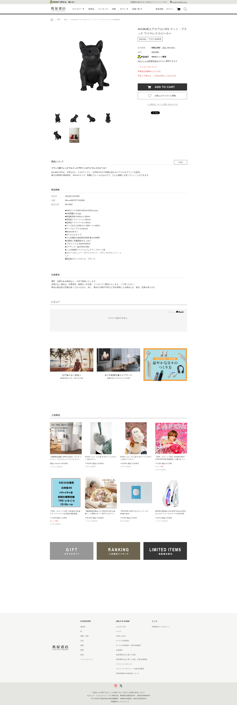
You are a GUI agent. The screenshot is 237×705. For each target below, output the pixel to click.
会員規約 (119, 650)
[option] (91, 65)
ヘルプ (118, 631)
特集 (114, 9)
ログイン (170, 9)
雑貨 (82, 645)
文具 (82, 641)
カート (179, 11)
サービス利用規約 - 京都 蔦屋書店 (128, 645)
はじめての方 (121, 627)
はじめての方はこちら (179, 2)
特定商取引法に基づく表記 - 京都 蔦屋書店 (131, 659)
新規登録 (159, 9)
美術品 (82, 627)
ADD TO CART (163, 86)
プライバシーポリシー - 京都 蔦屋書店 (130, 669)
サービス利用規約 (122, 641)
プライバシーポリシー (124, 664)
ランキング (103, 9)
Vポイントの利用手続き (148, 61)
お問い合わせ (121, 636)
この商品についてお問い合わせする (162, 104)
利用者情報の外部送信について (127, 673)
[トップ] (51, 19)
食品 (82, 655)
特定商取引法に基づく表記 (126, 655)
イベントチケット (87, 659)
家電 (82, 650)
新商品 (91, 9)
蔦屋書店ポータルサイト (161, 627)
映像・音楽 (84, 636)
